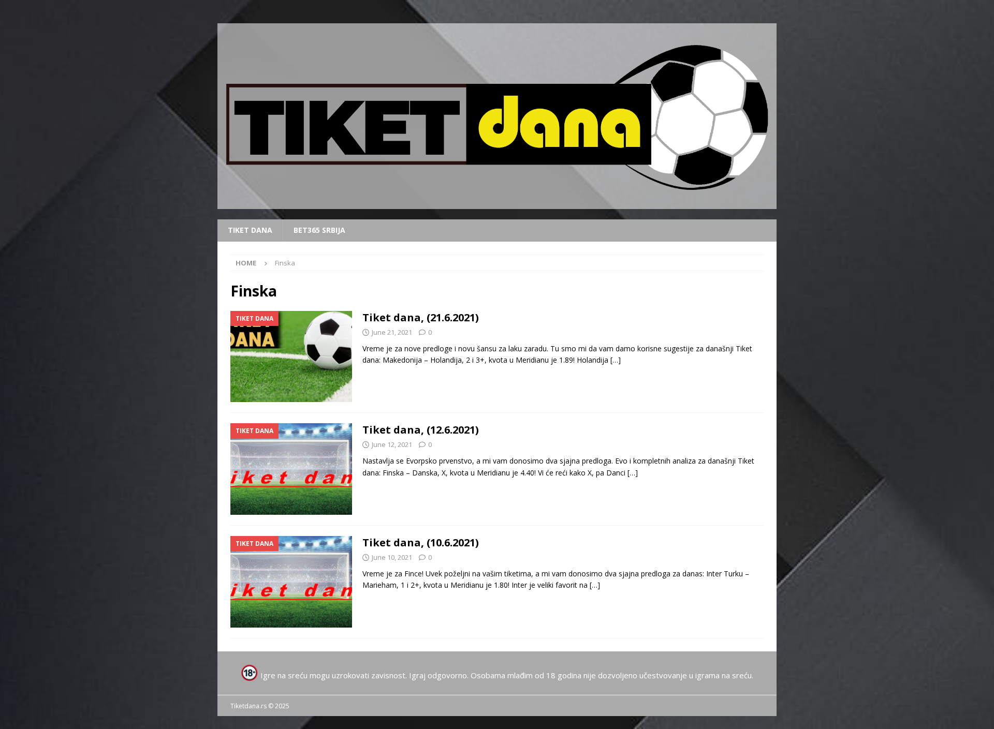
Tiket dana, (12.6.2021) (420, 430)
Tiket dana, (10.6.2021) (420, 542)
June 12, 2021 (392, 444)
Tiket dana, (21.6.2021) (420, 317)
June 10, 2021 (392, 557)
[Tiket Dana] (291, 357)
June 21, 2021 (392, 332)
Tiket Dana (250, 230)
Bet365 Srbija (319, 230)
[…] (615, 360)
